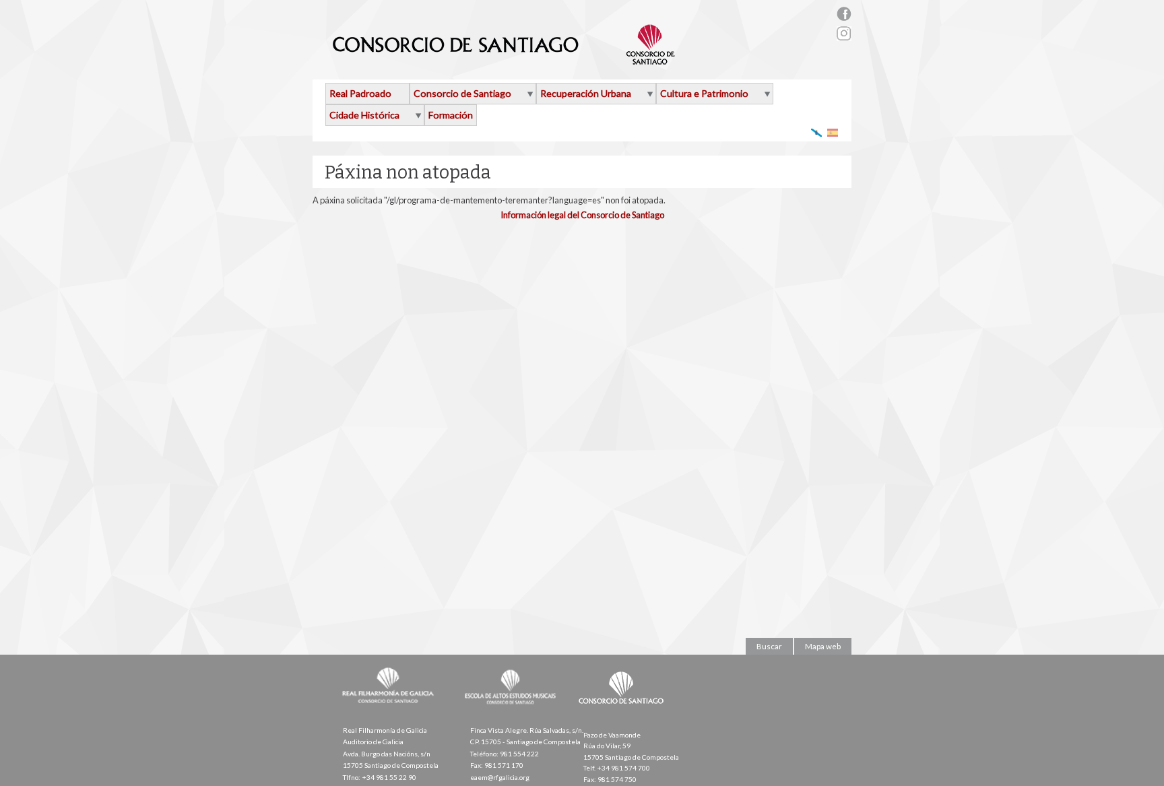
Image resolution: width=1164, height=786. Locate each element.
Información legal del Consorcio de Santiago (582, 214)
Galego (816, 132)
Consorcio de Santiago (462, 93)
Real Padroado (360, 93)
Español (833, 132)
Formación (450, 115)
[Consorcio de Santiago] (623, 713)
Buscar (769, 646)
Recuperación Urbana (585, 93)
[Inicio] (504, 59)
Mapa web (823, 646)
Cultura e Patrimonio (704, 93)
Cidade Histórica (364, 115)
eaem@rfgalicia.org (499, 777)
